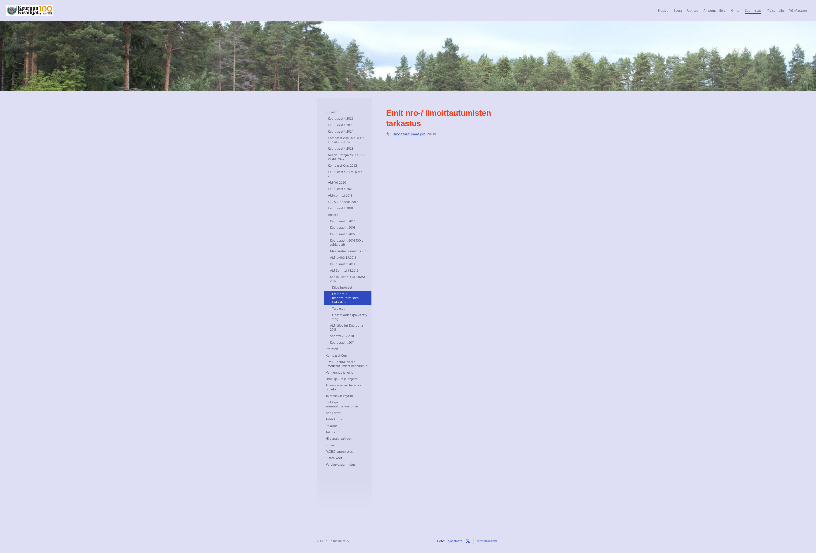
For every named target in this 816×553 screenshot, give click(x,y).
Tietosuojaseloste (449, 541)
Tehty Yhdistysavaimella (486, 540)
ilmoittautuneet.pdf (409, 134)
